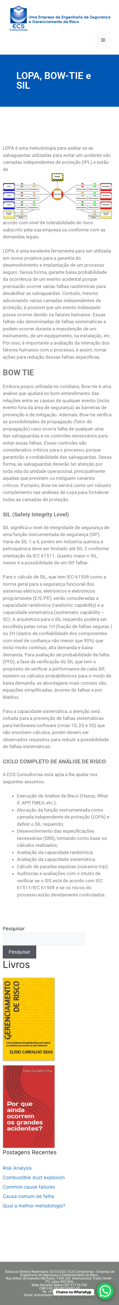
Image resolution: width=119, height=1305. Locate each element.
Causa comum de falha (28, 1196)
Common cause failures (29, 1187)
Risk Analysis (17, 1168)
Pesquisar (14, 928)
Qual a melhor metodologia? (34, 1206)
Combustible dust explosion (34, 1177)
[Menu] (103, 40)
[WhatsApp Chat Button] (105, 1291)
